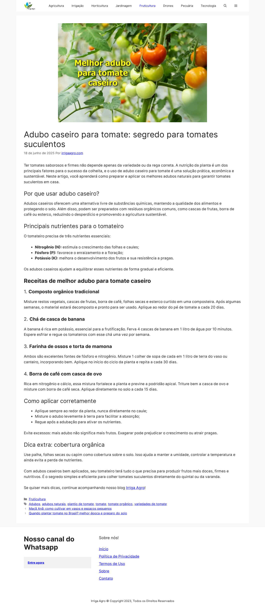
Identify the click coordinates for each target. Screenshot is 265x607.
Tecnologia (208, 6)
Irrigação (78, 6)
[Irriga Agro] (30, 6)
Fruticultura (147, 6)
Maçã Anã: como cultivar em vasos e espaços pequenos (70, 508)
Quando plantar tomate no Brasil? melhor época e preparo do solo (78, 513)
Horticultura (99, 6)
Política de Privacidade (119, 556)
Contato (106, 578)
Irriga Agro (135, 488)
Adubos (34, 504)
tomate (101, 504)
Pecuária (187, 6)
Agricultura (56, 6)
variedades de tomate (150, 504)
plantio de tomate (81, 504)
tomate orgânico (120, 504)
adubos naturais (54, 504)
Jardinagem (124, 6)
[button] (225, 6)
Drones (168, 6)
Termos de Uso (112, 564)
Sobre (104, 571)
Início (103, 549)
